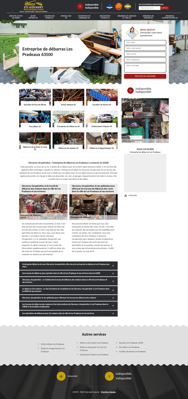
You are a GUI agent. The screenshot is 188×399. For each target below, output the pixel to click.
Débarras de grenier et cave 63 (127, 17)
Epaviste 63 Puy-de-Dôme (16, 17)
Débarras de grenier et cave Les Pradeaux (93, 348)
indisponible (91, 5)
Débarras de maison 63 (148, 17)
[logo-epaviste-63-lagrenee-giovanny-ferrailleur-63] (33, 6)
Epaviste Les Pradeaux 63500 (131, 343)
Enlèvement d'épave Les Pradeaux (94, 355)
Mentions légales (108, 392)
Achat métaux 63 (33, 17)
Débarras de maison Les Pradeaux (94, 343)
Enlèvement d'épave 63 (105, 17)
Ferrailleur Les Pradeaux (129, 347)
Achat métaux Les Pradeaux (52, 344)
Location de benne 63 (49, 17)
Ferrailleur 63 (66, 17)
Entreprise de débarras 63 (84, 17)
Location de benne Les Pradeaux (132, 352)
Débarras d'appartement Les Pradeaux (53, 350)
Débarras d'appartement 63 (170, 17)
